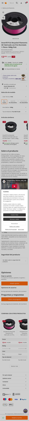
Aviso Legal (21, 229)
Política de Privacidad (11, 229)
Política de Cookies (14, 226)
